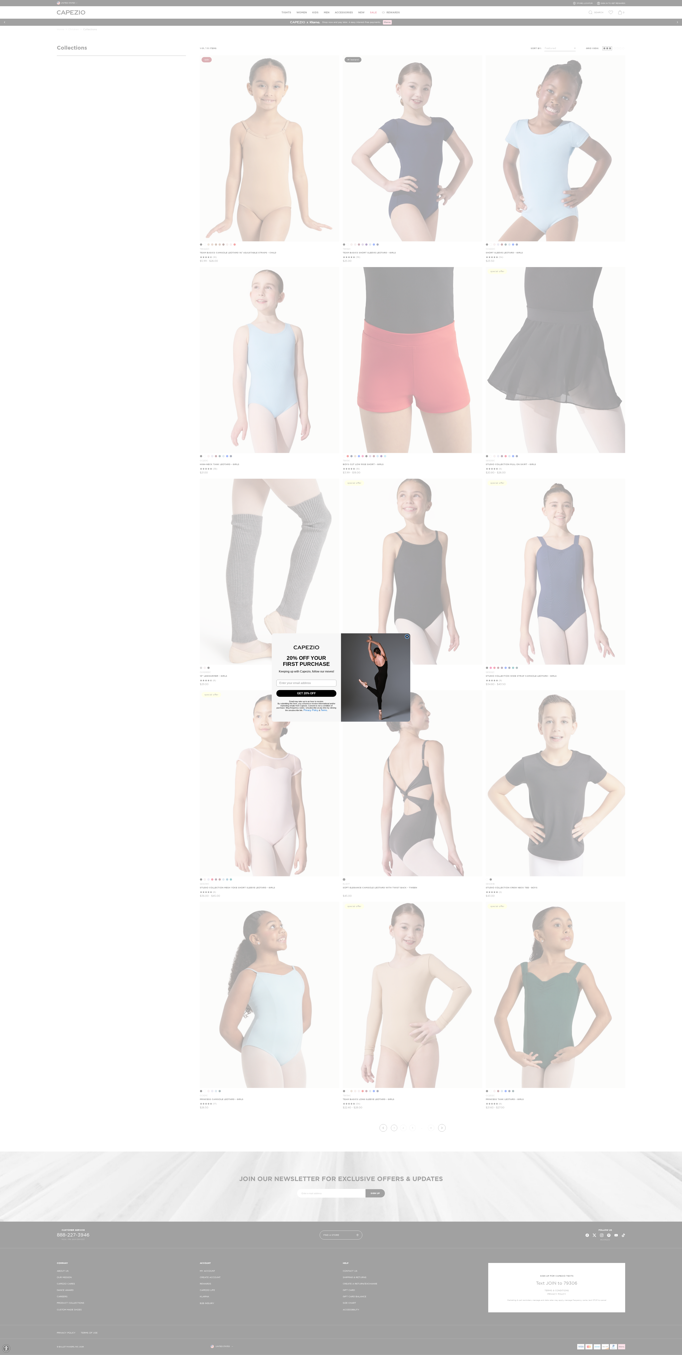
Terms (324, 710)
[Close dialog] (407, 636)
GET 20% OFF (306, 693)
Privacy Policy (311, 710)
